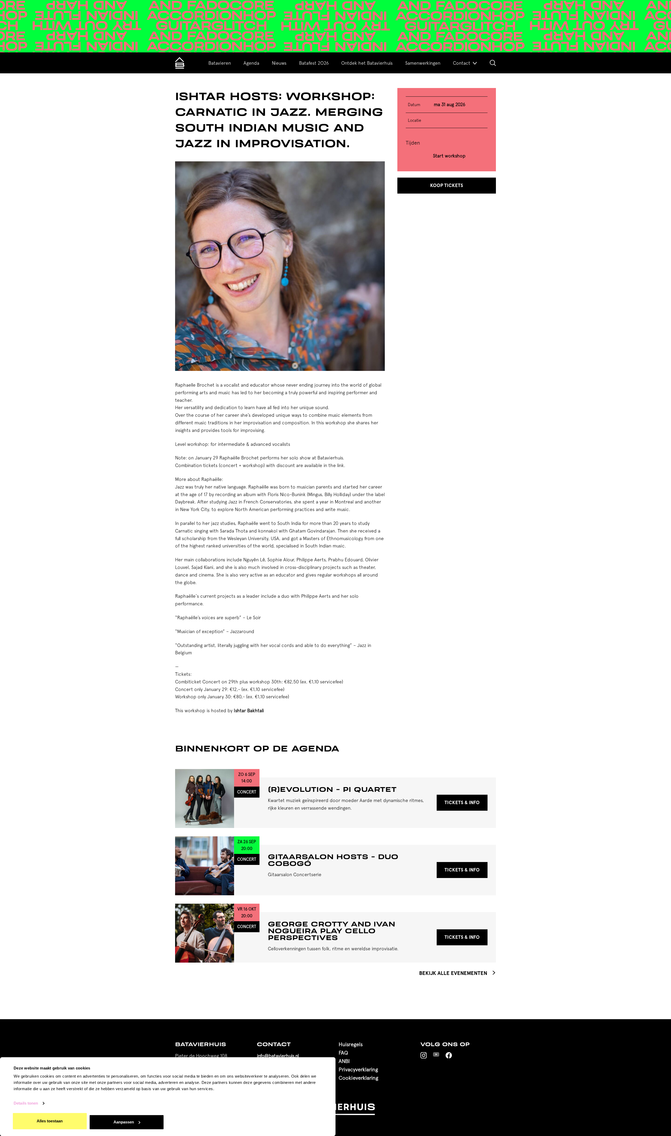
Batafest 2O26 (314, 63)
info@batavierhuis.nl (278, 1055)
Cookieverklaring (358, 1078)
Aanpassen (123, 1122)
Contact (461, 63)
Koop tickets (446, 185)
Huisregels (351, 1044)
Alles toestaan (50, 1121)
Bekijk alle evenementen (454, 973)
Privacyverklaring (358, 1069)
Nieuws (279, 63)
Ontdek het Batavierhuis (367, 63)
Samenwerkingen (422, 63)
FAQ (343, 1053)
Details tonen (26, 1103)
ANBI (344, 1061)
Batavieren (219, 63)
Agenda (251, 63)
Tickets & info (462, 802)
